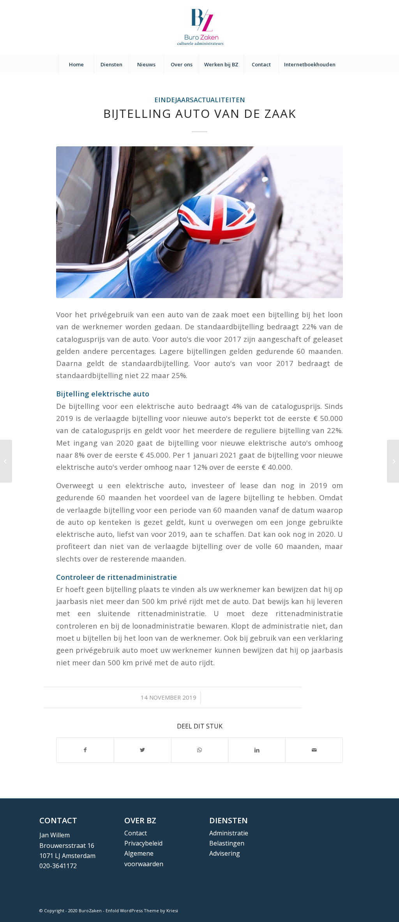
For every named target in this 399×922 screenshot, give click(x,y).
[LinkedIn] (354, 909)
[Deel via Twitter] (142, 750)
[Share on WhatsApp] (199, 750)
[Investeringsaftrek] (6, 461)
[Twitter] (342, 909)
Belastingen (226, 843)
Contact (135, 833)
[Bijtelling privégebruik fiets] (393, 461)
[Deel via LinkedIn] (256, 750)
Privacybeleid (143, 843)
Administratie (228, 833)
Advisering (224, 853)
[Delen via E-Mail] (314, 750)
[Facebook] (330, 909)
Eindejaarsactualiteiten (199, 99)
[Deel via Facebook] (85, 750)
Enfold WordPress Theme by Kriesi (142, 910)
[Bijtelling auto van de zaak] (199, 222)
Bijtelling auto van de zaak (199, 113)
